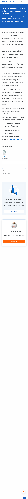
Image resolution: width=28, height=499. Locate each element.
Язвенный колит (6, 175)
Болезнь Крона (6, 173)
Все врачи (14, 162)
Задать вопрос (14, 241)
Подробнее (14, 211)
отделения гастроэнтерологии (15, 139)
